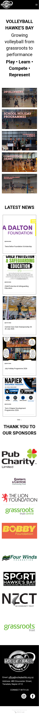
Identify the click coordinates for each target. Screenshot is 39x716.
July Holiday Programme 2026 (16, 368)
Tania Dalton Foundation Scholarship (18, 246)
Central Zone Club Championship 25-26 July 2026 (18, 328)
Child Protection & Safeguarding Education (17, 287)
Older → (19, 419)
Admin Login (21, 712)
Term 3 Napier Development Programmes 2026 (15, 409)
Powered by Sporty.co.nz (19, 710)
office (11, 677)
